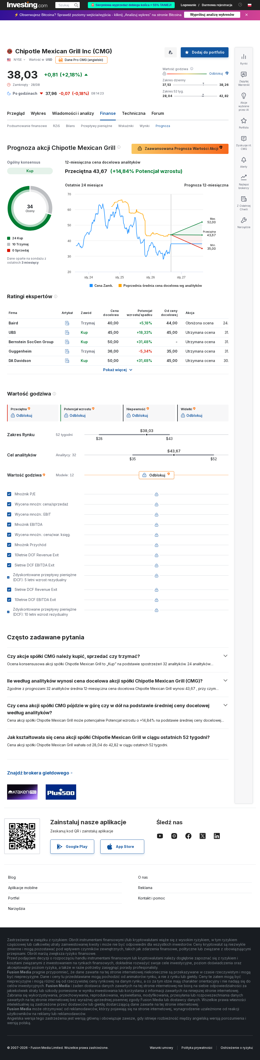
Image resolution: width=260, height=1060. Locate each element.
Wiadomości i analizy (73, 113)
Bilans (70, 126)
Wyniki (145, 126)
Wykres (38, 113)
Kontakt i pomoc (151, 898)
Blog (12, 877)
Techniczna (133, 113)
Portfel (13, 898)
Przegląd (16, 113)
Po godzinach (25, 93)
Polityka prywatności (197, 1048)
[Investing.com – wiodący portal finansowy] (27, 5)
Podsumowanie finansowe (27, 126)
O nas (143, 877)
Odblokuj (216, 73)
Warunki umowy (161, 1048)
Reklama (145, 887)
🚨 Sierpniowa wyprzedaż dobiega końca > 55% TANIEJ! (131, 5)
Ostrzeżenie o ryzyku (237, 1048)
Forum (158, 113)
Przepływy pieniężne (96, 126)
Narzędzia (16, 908)
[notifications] (240, 4)
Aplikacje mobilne (23, 887)
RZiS (56, 126)
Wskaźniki (126, 126)
